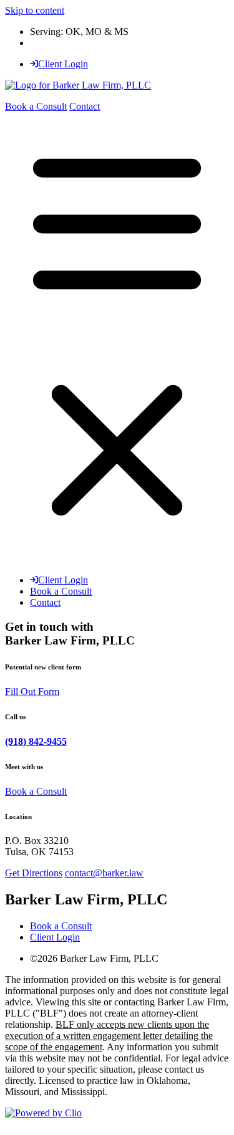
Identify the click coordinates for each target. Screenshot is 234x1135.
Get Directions (33, 873)
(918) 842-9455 (36, 741)
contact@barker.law (104, 873)
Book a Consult (36, 106)
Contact (84, 106)
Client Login (63, 64)
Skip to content (34, 10)
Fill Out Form (32, 691)
